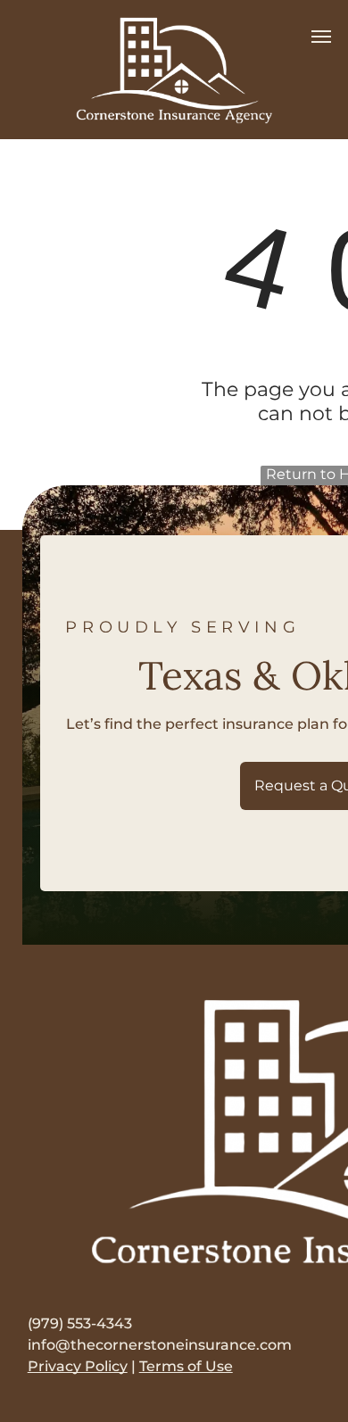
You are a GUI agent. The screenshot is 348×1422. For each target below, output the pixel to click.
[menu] (321, 36)
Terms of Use (186, 1366)
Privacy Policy (78, 1366)
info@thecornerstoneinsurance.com (160, 1344)
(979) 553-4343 (80, 1323)
